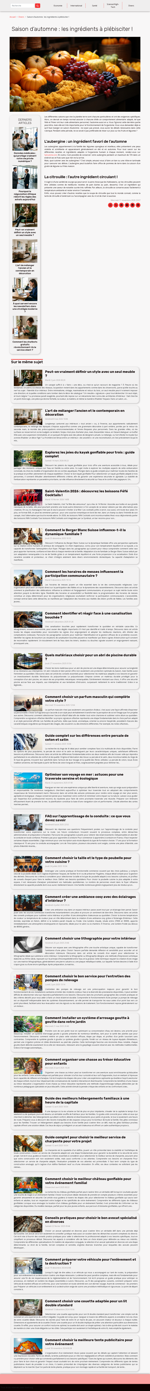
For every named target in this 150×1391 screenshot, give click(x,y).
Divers (131, 5)
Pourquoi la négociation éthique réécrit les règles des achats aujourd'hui (25, 195)
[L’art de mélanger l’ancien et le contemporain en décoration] (24, 250)
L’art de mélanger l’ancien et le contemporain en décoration (25, 269)
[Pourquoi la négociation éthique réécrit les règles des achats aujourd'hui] (24, 177)
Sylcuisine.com (50, 155)
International (76, 5)
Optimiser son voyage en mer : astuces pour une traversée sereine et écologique (84, 776)
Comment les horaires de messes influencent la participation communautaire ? (84, 574)
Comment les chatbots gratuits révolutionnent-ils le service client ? (25, 345)
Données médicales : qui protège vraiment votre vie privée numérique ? (24, 157)
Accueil (13, 17)
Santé (94, 5)
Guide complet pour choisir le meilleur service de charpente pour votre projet (85, 1139)
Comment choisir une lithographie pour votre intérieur (90, 938)
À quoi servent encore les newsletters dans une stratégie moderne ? (25, 307)
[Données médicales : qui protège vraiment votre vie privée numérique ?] (24, 138)
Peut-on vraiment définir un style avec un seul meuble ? (25, 232)
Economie (58, 5)
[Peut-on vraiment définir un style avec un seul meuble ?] (24, 215)
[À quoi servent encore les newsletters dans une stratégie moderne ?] (24, 289)
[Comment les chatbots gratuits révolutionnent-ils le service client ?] (24, 327)
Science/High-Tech (113, 5)
